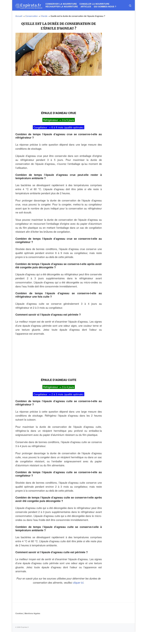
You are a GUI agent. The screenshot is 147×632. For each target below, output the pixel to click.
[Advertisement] (58, 93)
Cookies (19, 613)
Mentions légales (32, 613)
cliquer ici (78, 582)
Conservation (31, 15)
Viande (44, 15)
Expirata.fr (25, 627)
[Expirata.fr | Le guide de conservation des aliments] (28, 5)
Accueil (18, 15)
